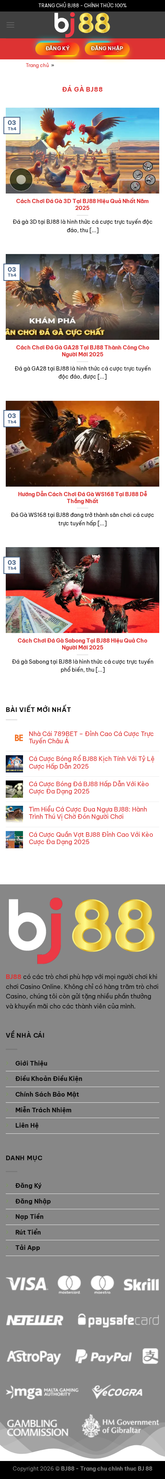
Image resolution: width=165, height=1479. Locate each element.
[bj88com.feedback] (82, 24)
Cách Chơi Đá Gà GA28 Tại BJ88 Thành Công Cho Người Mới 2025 (82, 351)
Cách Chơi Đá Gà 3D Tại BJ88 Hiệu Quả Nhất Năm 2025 (82, 205)
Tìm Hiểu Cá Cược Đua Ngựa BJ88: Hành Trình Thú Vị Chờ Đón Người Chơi (88, 813)
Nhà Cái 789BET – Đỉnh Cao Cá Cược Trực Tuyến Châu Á (91, 737)
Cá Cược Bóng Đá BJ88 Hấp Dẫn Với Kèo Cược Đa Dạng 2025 (89, 787)
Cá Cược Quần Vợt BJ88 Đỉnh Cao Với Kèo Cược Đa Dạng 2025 (91, 838)
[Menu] (10, 24)
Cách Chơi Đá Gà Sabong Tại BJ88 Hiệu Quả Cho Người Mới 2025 (82, 644)
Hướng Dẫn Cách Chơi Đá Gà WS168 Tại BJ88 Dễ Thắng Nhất (82, 498)
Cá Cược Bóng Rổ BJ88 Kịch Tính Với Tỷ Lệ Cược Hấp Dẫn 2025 (92, 762)
